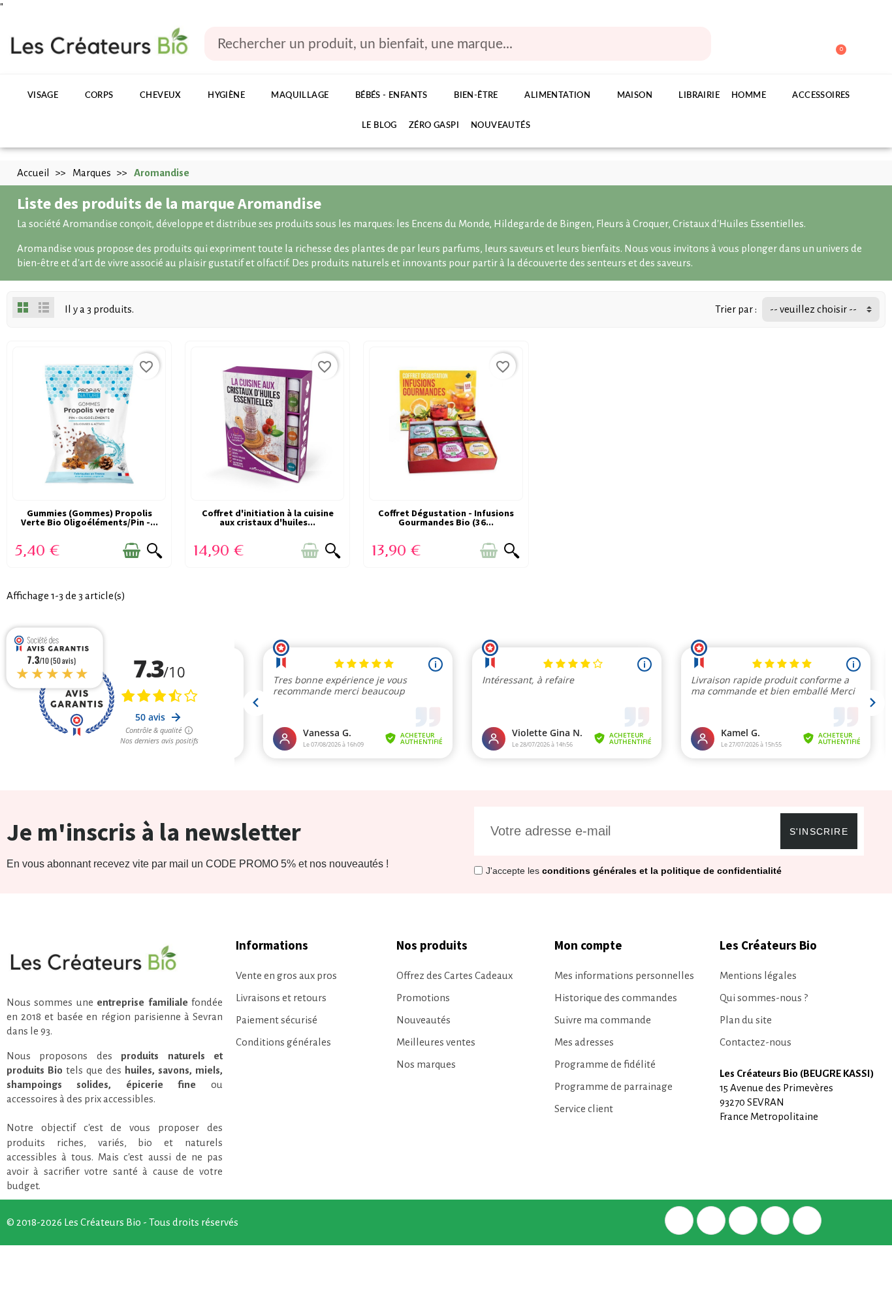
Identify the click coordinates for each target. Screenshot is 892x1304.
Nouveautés (500, 125)
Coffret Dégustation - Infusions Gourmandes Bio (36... (446, 517)
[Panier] (835, 44)
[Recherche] (692, 44)
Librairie (699, 95)
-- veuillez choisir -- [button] (813, 309)
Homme (748, 95)
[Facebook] (679, 1220)
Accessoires (821, 95)
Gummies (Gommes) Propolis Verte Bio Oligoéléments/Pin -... (89, 517)
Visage (42, 95)
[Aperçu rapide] (154, 550)
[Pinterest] (743, 1220)
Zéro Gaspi (434, 125)
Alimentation (557, 95)
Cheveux (161, 95)
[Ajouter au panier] (131, 550)
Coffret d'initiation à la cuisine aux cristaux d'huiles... (268, 517)
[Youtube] (807, 1220)
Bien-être (476, 95)
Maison (634, 95)
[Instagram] (775, 1220)
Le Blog (379, 125)
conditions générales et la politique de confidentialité (662, 870)
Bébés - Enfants (391, 95)
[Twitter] (711, 1220)
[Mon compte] (785, 45)
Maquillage (299, 95)
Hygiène (226, 95)
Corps (99, 95)
